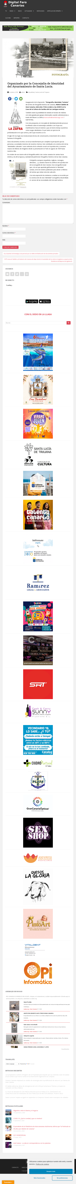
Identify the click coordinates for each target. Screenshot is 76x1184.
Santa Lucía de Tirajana (42, 92)
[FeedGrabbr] (38, 1049)
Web (3, 240)
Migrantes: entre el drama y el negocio (25, 1110)
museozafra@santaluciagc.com (53, 117)
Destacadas (40, 11)
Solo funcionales (39, 1178)
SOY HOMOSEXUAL (19, 1135)
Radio (11, 11)
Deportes (16, 18)
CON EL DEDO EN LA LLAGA (38, 314)
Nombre (5, 226)
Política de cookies (42, 1164)
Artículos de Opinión (54, 11)
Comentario (6, 202)
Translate (32, 1063)
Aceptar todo (51, 1171)
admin (23, 92)
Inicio (20, 11)
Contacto (25, 18)
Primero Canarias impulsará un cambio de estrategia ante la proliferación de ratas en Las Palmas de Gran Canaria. (37, 1081)
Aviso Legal (25, 1167)
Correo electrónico (9, 233)
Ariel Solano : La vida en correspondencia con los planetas (32, 1143)
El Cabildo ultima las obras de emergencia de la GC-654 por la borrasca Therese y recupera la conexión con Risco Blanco (35, 1087)
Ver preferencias (62, 1178)
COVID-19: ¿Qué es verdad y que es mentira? (27, 1118)
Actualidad (28, 11)
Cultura (8, 18)
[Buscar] (69, 323)
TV (6, 11)
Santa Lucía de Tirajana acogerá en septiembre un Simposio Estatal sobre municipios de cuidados (36, 1097)
